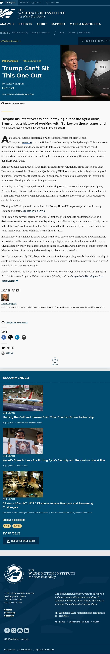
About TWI (60, 621)
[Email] (24, 337)
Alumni (96, 621)
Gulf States (84, 32)
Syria (6, 526)
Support (58, 24)
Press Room (9, 612)
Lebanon (72, 32)
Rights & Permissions (45, 649)
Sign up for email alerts (23, 540)
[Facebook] (3, 337)
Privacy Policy (25, 649)
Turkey (17, 526)
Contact (8, 609)
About (42, 24)
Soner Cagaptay (14, 83)
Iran (62, 32)
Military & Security (20, 32)
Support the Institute (79, 621)
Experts (25, 24)
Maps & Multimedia (85, 24)
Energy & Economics (41, 32)
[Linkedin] (17, 337)
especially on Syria (33, 210)
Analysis (7, 24)
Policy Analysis (10, 60)
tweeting (27, 142)
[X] (10, 337)
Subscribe (9, 615)
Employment (10, 649)
